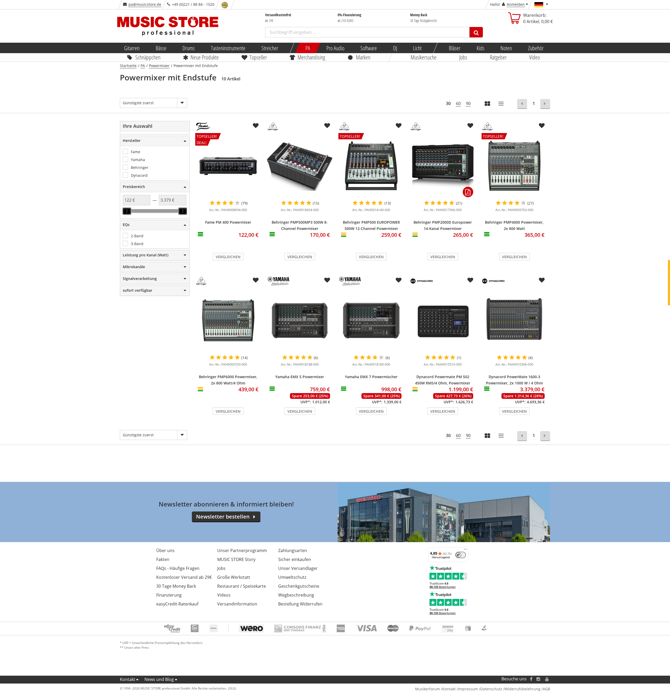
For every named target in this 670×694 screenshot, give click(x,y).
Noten (506, 48)
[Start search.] (476, 32)
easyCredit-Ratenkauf (177, 604)
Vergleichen (228, 256)
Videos (224, 595)
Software (368, 48)
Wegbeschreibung (296, 595)
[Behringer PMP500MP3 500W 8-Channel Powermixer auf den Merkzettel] (327, 125)
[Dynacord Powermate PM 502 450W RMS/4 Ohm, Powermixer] (443, 320)
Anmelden (516, 4)
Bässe (160, 48)
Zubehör (535, 48)
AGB (546, 688)
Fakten (162, 559)
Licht (417, 48)
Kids (480, 48)
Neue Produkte (205, 57)
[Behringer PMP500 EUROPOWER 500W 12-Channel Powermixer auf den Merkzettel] (398, 125)
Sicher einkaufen (294, 559)
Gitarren (131, 48)
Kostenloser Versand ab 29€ (184, 577)
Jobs (463, 57)
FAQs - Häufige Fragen (177, 568)
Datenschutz (491, 688)
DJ (395, 48)
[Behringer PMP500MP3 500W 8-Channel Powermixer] (300, 166)
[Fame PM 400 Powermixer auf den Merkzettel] (256, 125)
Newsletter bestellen (223, 516)
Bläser (454, 48)
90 (468, 103)
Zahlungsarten (292, 550)
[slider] (126, 211)
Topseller (258, 57)
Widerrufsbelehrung (522, 688)
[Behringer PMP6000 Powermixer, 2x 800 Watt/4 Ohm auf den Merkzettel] (256, 280)
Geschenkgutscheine (298, 586)
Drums (188, 48)
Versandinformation (237, 604)
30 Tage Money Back (176, 586)
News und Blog (159, 679)
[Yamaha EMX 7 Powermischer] (371, 320)
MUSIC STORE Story (236, 559)
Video (534, 57)
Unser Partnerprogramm (242, 550)
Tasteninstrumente (228, 48)
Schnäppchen (147, 57)
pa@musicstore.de (145, 4)
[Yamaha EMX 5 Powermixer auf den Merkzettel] (327, 280)
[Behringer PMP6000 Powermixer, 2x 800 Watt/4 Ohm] (228, 320)
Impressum (468, 688)
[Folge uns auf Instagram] (538, 679)
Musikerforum (427, 688)
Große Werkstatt (233, 577)
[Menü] (465, 550)
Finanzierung (169, 595)
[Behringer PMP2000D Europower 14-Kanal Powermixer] (443, 166)
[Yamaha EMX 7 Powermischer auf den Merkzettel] (398, 280)
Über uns (165, 550)
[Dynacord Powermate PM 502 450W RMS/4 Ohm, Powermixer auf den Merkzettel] (470, 280)
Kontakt (127, 679)
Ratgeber (498, 57)
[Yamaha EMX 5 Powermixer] (300, 320)
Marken (363, 57)
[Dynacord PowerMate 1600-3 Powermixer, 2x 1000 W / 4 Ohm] (514, 320)
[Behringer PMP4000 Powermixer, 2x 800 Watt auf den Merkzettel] (542, 125)
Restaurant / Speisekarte (241, 586)
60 (458, 103)
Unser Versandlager (298, 568)
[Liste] (501, 104)
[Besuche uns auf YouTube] (547, 679)
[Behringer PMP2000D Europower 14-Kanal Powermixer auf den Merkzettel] (470, 125)
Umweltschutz (292, 577)
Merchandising (311, 57)
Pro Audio (335, 48)
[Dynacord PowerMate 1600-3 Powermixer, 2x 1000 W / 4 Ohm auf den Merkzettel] (542, 280)
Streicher (269, 48)
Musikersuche (424, 57)
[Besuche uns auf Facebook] (531, 679)
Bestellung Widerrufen (300, 604)
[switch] (460, 555)
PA (307, 48)
